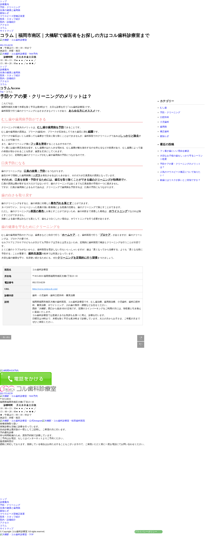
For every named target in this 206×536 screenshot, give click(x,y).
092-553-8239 (6, 45)
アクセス (4, 25)
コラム (3, 28)
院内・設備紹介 (8, 22)
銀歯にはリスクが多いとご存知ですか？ (180, 180)
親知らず (4, 13)
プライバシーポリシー (146, 531)
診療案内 (4, 4)
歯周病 (163, 126)
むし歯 (163, 107)
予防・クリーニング (10, 7)
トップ (3, 1)
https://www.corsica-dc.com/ (45, 289)
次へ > (140, 345)
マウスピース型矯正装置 (12, 16)
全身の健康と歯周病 (10, 10)
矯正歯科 (164, 131)
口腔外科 (164, 117)
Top (2, 91)
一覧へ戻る (5, 337)
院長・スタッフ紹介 (10, 19)
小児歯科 (164, 122)
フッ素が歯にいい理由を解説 (174, 151)
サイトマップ (6, 31)
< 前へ (140, 338)
